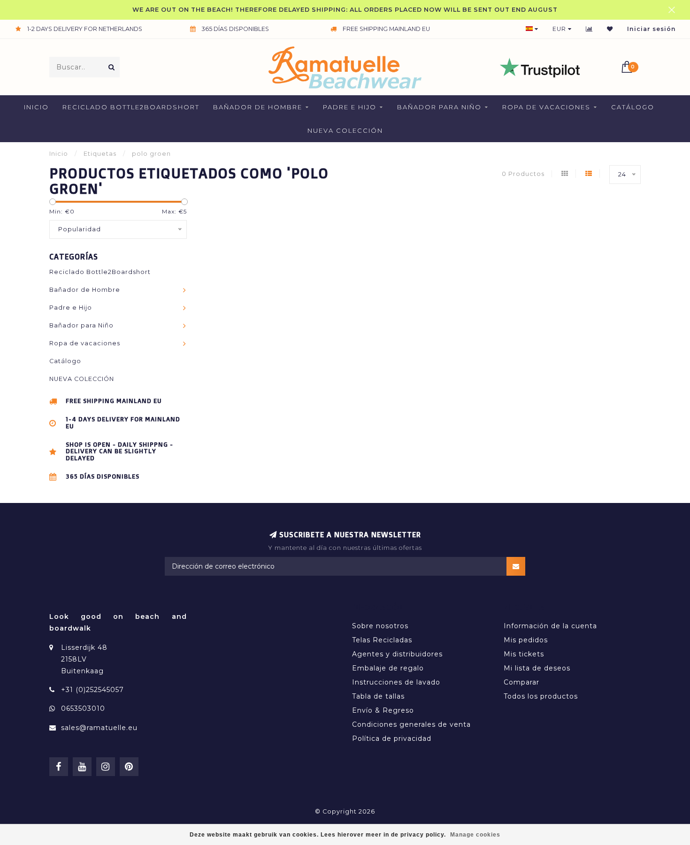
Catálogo (632, 107)
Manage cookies (475, 834)
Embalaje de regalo (388, 668)
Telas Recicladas (382, 640)
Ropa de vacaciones (546, 107)
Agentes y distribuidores (397, 654)
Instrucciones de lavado (396, 682)
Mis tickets (524, 654)
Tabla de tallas (378, 696)
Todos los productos (541, 696)
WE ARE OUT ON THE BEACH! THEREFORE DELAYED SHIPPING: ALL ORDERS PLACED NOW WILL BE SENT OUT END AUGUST (345, 9)
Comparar (521, 682)
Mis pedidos (526, 640)
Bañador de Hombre (257, 107)
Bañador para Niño (439, 107)
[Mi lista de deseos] (610, 28)
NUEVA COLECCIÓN (345, 130)
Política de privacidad (391, 738)
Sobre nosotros (380, 626)
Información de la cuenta (550, 626)
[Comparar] (589, 28)
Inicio (36, 107)
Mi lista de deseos (537, 668)
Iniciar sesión (651, 28)
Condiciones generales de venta (411, 724)
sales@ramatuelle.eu (99, 727)
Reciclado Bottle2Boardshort (130, 107)
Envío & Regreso (383, 710)
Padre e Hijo (349, 107)
